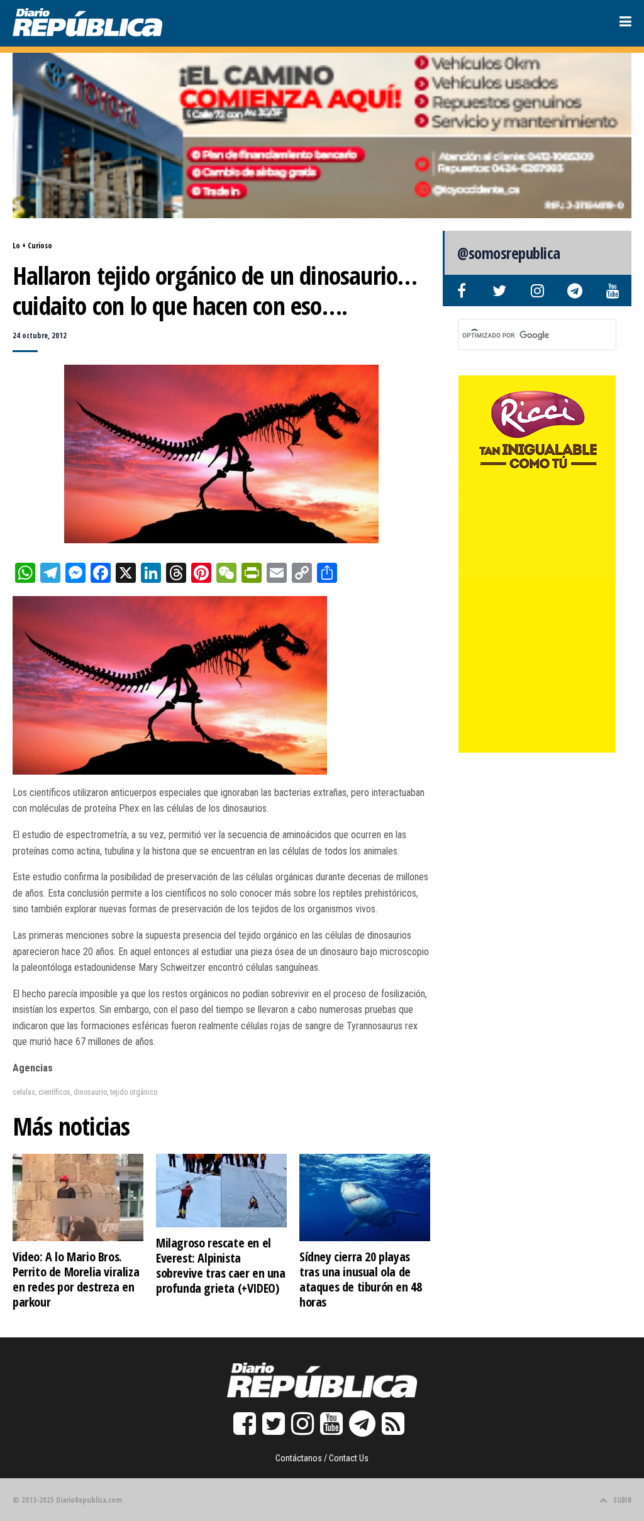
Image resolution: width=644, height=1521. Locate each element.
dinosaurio (90, 1092)
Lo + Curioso (32, 245)
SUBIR (622, 1500)
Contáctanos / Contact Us (322, 1458)
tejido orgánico (133, 1092)
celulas (24, 1092)
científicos (54, 1092)
